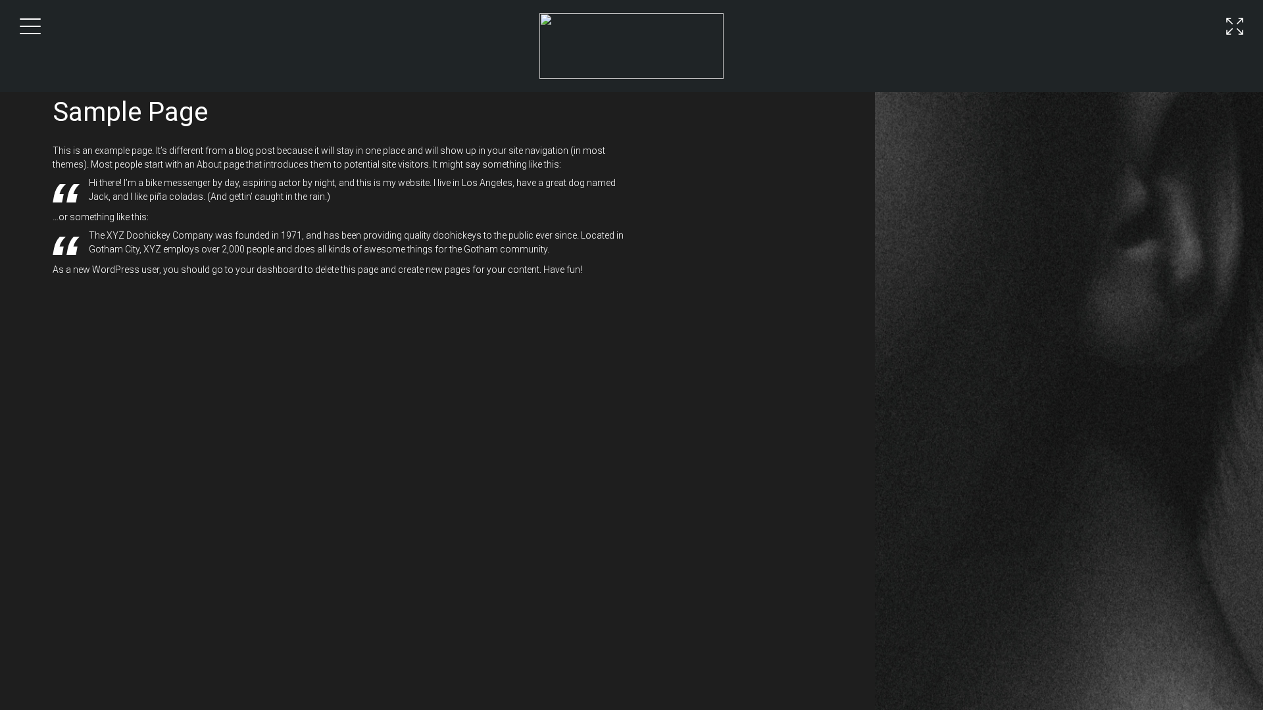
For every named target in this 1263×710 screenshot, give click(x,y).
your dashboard (269, 269)
